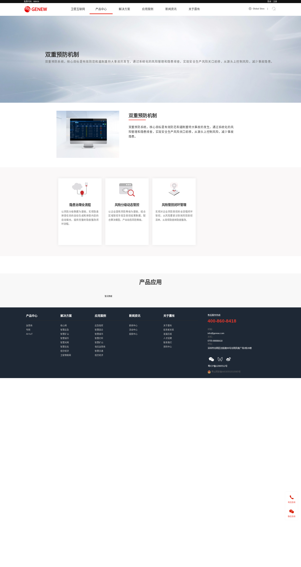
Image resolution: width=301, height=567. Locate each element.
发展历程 (180, 331)
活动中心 (146, 327)
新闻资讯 (171, 9)
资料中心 (180, 344)
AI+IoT (43, 331)
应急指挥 (112, 323)
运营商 (43, 323)
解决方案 (124, 9)
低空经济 (77, 348)
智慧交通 (112, 348)
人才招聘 (180, 335)
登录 (269, 1)
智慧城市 (77, 335)
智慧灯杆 (112, 335)
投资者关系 (180, 327)
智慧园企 (112, 327)
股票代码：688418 (31, 1)
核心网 (77, 323)
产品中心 (101, 9)
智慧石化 (77, 344)
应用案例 (147, 9)
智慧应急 (77, 327)
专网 (43, 327)
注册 (275, 1)
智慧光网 (77, 340)
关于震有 (194, 9)
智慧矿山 (77, 331)
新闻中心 (146, 323)
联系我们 (180, 340)
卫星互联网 (78, 9)
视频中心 (146, 331)
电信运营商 (112, 344)
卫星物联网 (77, 352)
